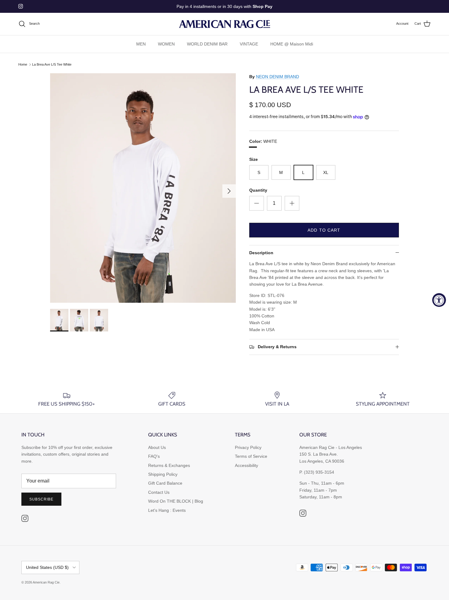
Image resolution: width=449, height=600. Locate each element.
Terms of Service (251, 456)
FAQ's (154, 456)
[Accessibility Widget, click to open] (439, 300)
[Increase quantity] (292, 203)
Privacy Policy (248, 447)
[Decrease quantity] (256, 203)
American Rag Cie (46, 582)
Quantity (258, 190)
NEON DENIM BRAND (277, 76)
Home (22, 64)
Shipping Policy (162, 474)
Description (261, 252)
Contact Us (159, 492)
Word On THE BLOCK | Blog (175, 501)
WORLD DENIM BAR (207, 44)
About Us (157, 447)
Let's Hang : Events (167, 510)
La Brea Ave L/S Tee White (51, 64)
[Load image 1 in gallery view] (143, 188)
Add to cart (324, 230)
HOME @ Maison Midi (291, 44)
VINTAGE (249, 44)
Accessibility (246, 465)
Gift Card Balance (165, 483)
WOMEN (166, 44)
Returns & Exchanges (169, 465)
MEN (141, 44)
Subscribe (41, 499)
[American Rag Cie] (224, 24)
